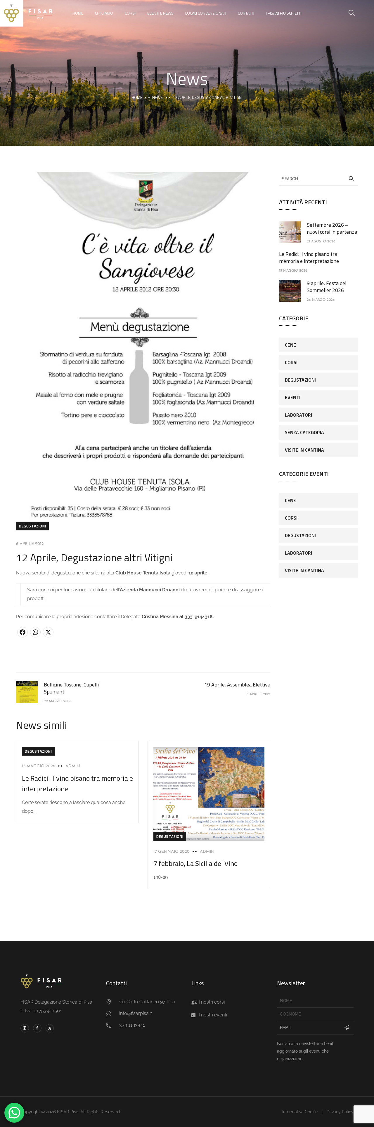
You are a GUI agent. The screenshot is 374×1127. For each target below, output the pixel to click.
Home (77, 13)
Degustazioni (32, 526)
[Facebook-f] (37, 1028)
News (157, 97)
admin (72, 766)
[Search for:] (318, 178)
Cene (290, 344)
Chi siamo (104, 13)
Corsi (130, 13)
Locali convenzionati (205, 13)
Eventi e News (160, 13)
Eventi (292, 397)
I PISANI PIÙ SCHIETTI (284, 13)
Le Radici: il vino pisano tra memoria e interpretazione (309, 257)
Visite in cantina (304, 449)
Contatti (246, 13)
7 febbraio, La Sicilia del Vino (195, 863)
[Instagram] (24, 1028)
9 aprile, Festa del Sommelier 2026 (327, 286)
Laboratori (298, 414)
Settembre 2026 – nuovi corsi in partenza (332, 228)
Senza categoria (304, 432)
